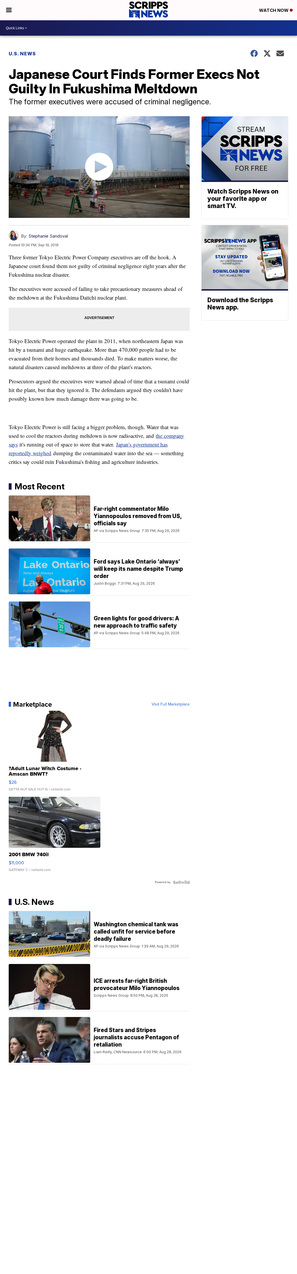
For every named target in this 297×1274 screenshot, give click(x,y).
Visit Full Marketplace (171, 704)
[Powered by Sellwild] (181, 882)
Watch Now (274, 10)
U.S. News (22, 53)
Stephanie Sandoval (48, 236)
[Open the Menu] (8, 10)
